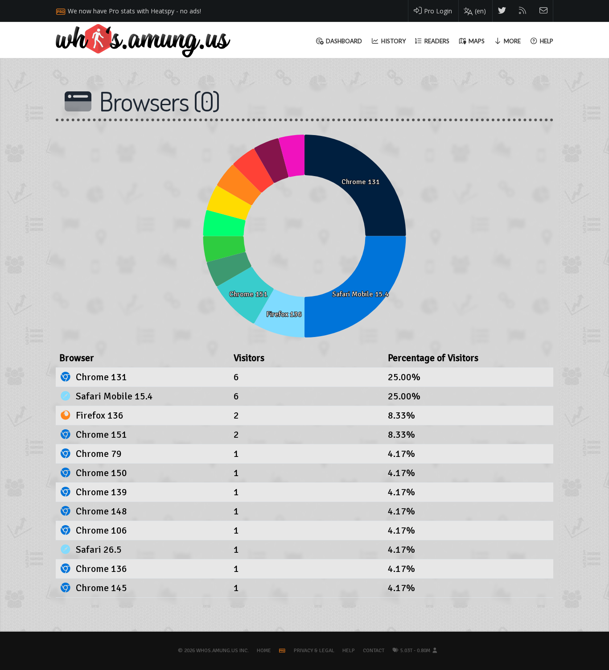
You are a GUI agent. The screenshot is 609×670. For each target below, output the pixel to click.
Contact (373, 650)
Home (264, 650)
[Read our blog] (522, 11)
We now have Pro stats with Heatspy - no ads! (134, 11)
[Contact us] (543, 11)
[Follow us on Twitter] (502, 11)
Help (348, 650)
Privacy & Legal (314, 650)
